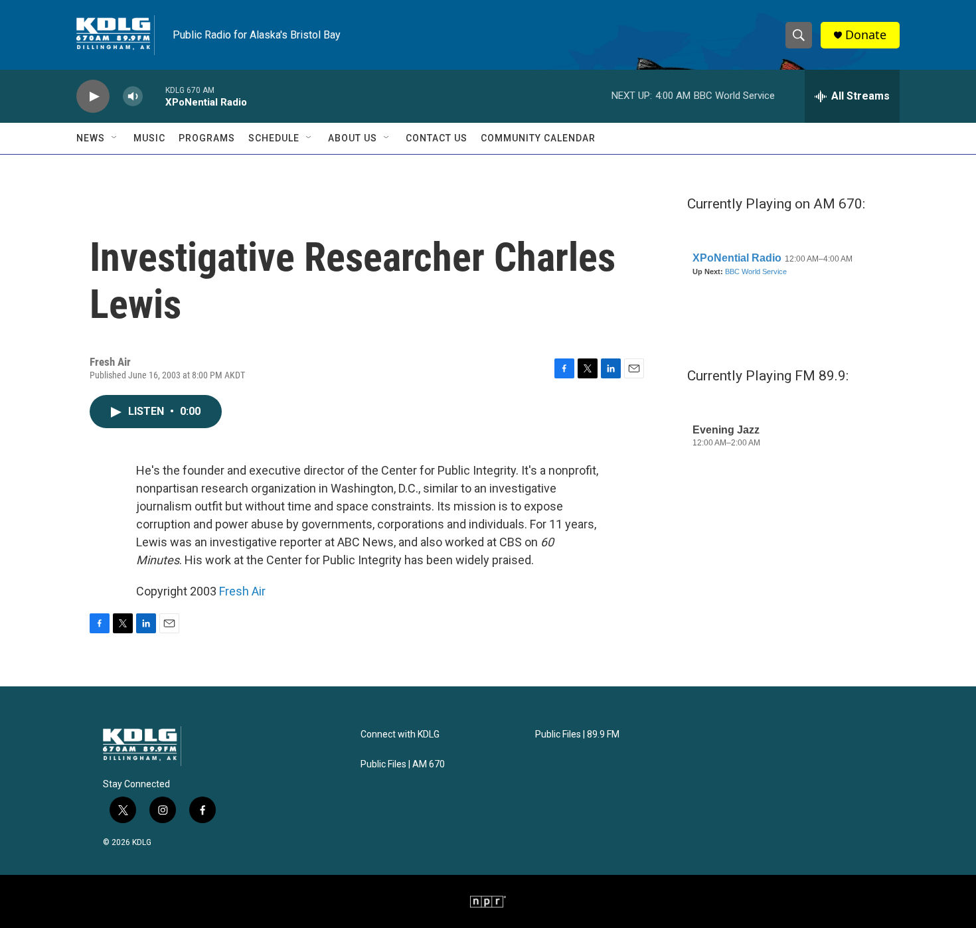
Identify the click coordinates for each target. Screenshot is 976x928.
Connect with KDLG (400, 734)
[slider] (154, 96)
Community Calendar (538, 138)
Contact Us (436, 138)
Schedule (273, 138)
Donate (865, 35)
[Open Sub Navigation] (115, 138)
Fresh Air (242, 591)
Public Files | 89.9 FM (577, 734)
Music (149, 138)
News (90, 138)
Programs (207, 138)
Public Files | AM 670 (403, 764)
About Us (352, 138)
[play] (93, 96)
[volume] (133, 97)
